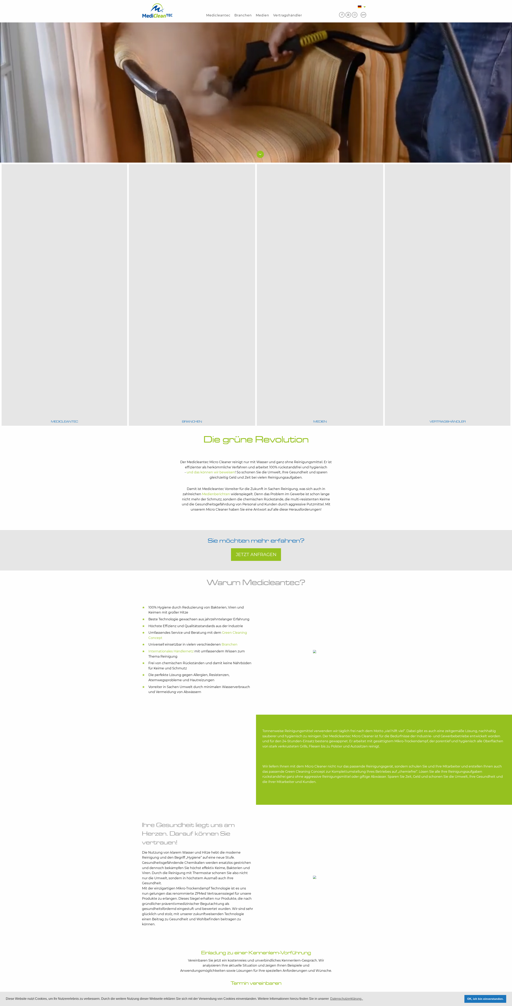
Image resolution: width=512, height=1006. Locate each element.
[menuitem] (218, 15)
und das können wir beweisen (211, 472)
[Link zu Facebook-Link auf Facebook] (341, 15)
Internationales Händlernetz (171, 651)
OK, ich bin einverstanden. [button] (485, 998)
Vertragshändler (287, 15)
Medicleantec (218, 15)
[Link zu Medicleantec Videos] (362, 15)
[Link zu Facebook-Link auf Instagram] (353, 15)
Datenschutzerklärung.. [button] (346, 998)
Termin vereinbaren (256, 983)
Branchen (243, 15)
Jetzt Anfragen (256, 554)
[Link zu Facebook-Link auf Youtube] (347, 15)
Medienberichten (216, 494)
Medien (262, 15)
